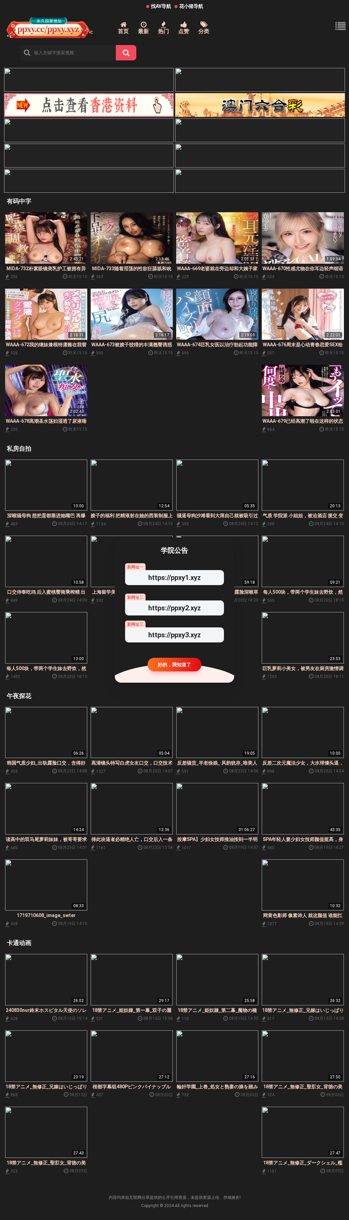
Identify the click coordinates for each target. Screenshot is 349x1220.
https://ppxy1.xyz (174, 577)
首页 (123, 31)
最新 (143, 31)
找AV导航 (161, 6)
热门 (163, 31)
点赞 (183, 31)
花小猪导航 (191, 6)
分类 (203, 31)
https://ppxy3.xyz (174, 635)
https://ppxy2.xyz (174, 608)
